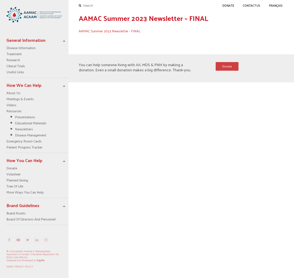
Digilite (41, 260)
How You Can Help (24, 160)
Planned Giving (17, 180)
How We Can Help (24, 85)
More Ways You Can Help (25, 192)
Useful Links (15, 72)
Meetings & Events (20, 99)
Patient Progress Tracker (24, 147)
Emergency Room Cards (24, 141)
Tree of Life (14, 186)
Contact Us (251, 5)
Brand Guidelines (22, 205)
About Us (13, 93)
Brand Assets (16, 213)
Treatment (14, 54)
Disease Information (21, 48)
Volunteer (13, 174)
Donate (11, 168)
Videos (11, 105)
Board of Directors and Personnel (31, 219)
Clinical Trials (15, 66)
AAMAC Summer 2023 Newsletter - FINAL (109, 31)
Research (13, 60)
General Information (25, 40)
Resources (26, 123)
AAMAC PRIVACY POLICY (19, 266)
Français (276, 5)
